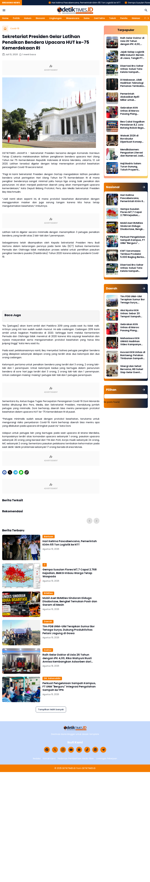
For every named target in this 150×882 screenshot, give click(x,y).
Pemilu (123, 18)
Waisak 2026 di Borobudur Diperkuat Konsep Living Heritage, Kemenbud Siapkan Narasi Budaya (132, 138)
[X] (10, 472)
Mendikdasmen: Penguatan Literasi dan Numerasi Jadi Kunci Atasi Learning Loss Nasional (132, 152)
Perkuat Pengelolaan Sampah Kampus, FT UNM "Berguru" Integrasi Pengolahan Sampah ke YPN (69, 686)
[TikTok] (87, 750)
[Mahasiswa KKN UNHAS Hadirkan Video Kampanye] (112, 343)
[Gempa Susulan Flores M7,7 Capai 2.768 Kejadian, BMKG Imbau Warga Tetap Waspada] (21, 575)
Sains (87, 18)
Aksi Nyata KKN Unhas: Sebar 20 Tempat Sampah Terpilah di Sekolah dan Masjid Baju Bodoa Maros (131, 313)
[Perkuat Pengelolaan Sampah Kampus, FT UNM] (21, 689)
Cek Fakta (99, 18)
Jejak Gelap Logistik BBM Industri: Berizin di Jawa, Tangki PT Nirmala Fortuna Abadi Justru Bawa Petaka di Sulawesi (132, 55)
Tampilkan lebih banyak (51, 709)
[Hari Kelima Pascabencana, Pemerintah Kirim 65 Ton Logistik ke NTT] (21, 547)
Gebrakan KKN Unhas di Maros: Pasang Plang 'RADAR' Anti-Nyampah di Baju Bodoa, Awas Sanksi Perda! (132, 110)
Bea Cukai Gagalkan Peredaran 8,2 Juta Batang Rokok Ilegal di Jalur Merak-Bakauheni (132, 124)
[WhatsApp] (21, 472)
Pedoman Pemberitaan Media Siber (76, 758)
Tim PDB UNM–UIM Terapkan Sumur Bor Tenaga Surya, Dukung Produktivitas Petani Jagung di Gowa (68, 630)
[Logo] (75, 728)
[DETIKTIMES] (75, 10)
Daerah (48, 621)
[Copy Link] (26, 472)
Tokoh (112, 18)
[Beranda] (5, 28)
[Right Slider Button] (147, 18)
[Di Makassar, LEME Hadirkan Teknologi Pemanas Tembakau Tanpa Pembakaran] (112, 84)
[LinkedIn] (95, 750)
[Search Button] (146, 10)
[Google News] (79, 750)
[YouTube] (71, 750)
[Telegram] (15, 472)
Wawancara (72, 18)
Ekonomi (40, 18)
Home (5, 18)
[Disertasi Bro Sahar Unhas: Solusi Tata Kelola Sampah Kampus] (112, 70)
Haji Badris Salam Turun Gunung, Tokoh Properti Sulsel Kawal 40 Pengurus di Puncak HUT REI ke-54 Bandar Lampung (132, 166)
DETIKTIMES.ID (69, 768)
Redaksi (37, 758)
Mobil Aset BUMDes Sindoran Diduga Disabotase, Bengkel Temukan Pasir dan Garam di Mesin (69, 601)
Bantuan (48, 536)
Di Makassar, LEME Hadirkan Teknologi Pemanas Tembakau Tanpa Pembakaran (132, 83)
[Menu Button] (4, 10)
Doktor (48, 650)
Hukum (27, 18)
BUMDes (48, 593)
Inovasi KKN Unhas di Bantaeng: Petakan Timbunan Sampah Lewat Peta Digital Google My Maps (132, 355)
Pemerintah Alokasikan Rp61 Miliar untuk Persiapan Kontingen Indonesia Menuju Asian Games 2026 (132, 96)
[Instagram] (63, 750)
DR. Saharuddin (52, 678)
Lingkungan (55, 18)
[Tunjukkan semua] (144, 187)
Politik (16, 18)
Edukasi (136, 18)
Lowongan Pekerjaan (106, 758)
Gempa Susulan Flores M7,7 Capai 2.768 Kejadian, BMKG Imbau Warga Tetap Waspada (69, 573)
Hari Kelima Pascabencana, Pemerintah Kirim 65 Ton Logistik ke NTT (67, 2)
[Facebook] (4, 472)
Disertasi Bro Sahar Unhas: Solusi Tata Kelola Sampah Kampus (131, 69)
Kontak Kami (49, 758)
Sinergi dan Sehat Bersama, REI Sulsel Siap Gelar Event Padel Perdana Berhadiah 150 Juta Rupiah (131, 369)
